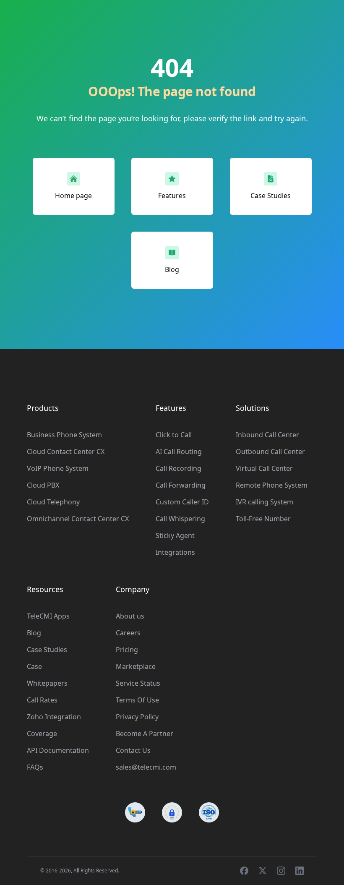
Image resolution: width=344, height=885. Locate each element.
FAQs (35, 767)
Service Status (138, 683)
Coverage (42, 733)
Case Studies (47, 649)
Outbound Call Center (270, 451)
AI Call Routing (179, 451)
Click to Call (174, 434)
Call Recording (178, 468)
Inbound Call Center (267, 434)
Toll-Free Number (263, 518)
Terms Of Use (137, 700)
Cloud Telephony (53, 501)
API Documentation (58, 750)
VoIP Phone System (58, 468)
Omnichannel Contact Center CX (78, 518)
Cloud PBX (43, 485)
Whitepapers (47, 683)
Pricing (127, 649)
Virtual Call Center (264, 468)
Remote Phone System (272, 485)
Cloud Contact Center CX (65, 451)
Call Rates (42, 700)
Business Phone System (64, 434)
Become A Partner (144, 733)
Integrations (175, 552)
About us (130, 616)
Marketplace (136, 666)
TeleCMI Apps (48, 616)
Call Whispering (180, 518)
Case (34, 666)
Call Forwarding (181, 485)
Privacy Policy (137, 716)
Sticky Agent (175, 535)
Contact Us (133, 750)
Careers (128, 632)
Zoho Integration (54, 716)
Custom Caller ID (182, 501)
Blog (34, 632)
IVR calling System (264, 501)
